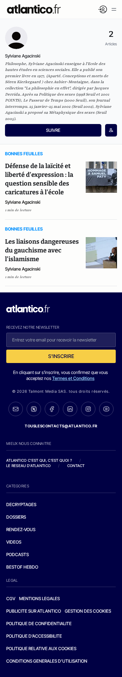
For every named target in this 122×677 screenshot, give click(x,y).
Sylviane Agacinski (22, 202)
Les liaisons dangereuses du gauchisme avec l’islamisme (42, 250)
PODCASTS (17, 554)
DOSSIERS (16, 517)
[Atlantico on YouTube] (106, 409)
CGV (10, 598)
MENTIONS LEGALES (39, 598)
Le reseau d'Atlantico (28, 465)
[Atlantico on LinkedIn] (70, 409)
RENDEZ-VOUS (20, 529)
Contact (76, 465)
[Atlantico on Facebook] (52, 409)
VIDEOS (13, 542)
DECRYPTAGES (21, 504)
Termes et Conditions (73, 378)
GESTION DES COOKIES (88, 611)
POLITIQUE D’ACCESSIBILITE (34, 636)
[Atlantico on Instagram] (88, 409)
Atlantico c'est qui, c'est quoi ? (39, 460)
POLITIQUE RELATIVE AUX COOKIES (41, 648)
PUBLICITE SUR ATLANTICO (33, 611)
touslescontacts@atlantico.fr (61, 426)
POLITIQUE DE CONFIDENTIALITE (39, 623)
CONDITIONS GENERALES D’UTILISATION (46, 661)
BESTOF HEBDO (22, 567)
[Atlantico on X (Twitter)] (34, 409)
